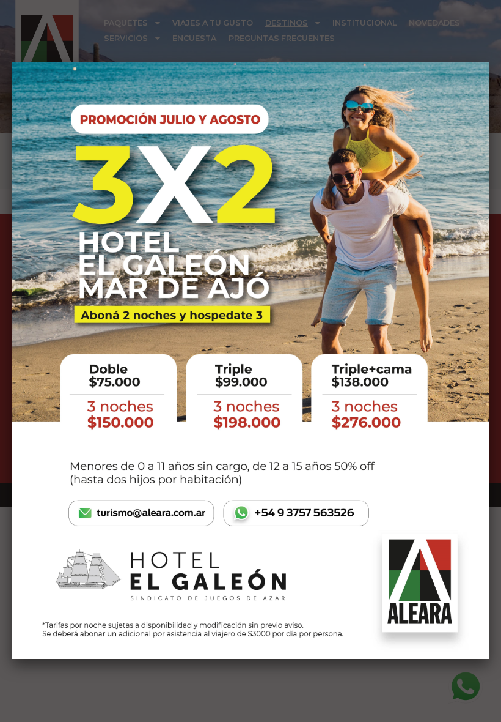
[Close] (489, 62)
